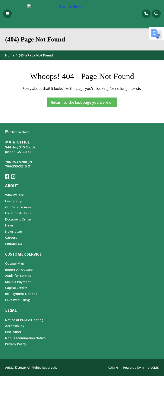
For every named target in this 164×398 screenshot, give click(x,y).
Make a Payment (18, 282)
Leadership (13, 201)
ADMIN (113, 367)
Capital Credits (16, 288)
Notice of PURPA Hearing (24, 320)
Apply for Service (18, 275)
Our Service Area (18, 207)
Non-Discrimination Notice (25, 338)
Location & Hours (18, 213)
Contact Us (13, 243)
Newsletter (13, 231)
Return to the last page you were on (82, 102)
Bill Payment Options (21, 293)
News (9, 225)
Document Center (18, 219)
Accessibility (14, 326)
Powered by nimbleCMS (141, 367)
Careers (11, 237)
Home (10, 55)
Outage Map (14, 263)
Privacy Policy (15, 344)
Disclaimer (13, 332)
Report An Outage (19, 269)
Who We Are (14, 195)
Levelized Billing (17, 300)
